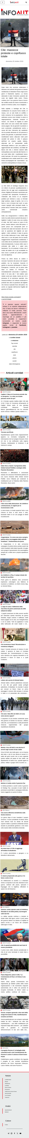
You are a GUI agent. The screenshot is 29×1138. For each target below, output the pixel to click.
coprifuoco (14, 352)
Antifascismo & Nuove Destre (11, 1091)
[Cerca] (26, 2)
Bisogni (6, 1081)
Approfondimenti (8, 1110)
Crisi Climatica (5, 810)
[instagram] (11, 1133)
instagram (6, 327)
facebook (22, 325)
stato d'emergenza (14, 364)
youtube (14, 327)
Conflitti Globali (15, 337)
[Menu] (3, 2)
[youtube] (20, 1133)
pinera (14, 358)
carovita (14, 346)
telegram (6, 323)
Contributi (7, 1085)
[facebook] (14, 1133)
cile (15, 349)
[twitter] (17, 1133)
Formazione (7, 1089)
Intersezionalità (8, 1093)
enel (14, 355)
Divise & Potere (8, 1087)
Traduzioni (7, 1097)
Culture (6, 1124)
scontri (15, 361)
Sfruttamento (5, 907)
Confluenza (5, 1048)
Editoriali (6, 1112)
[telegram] (8, 1133)
